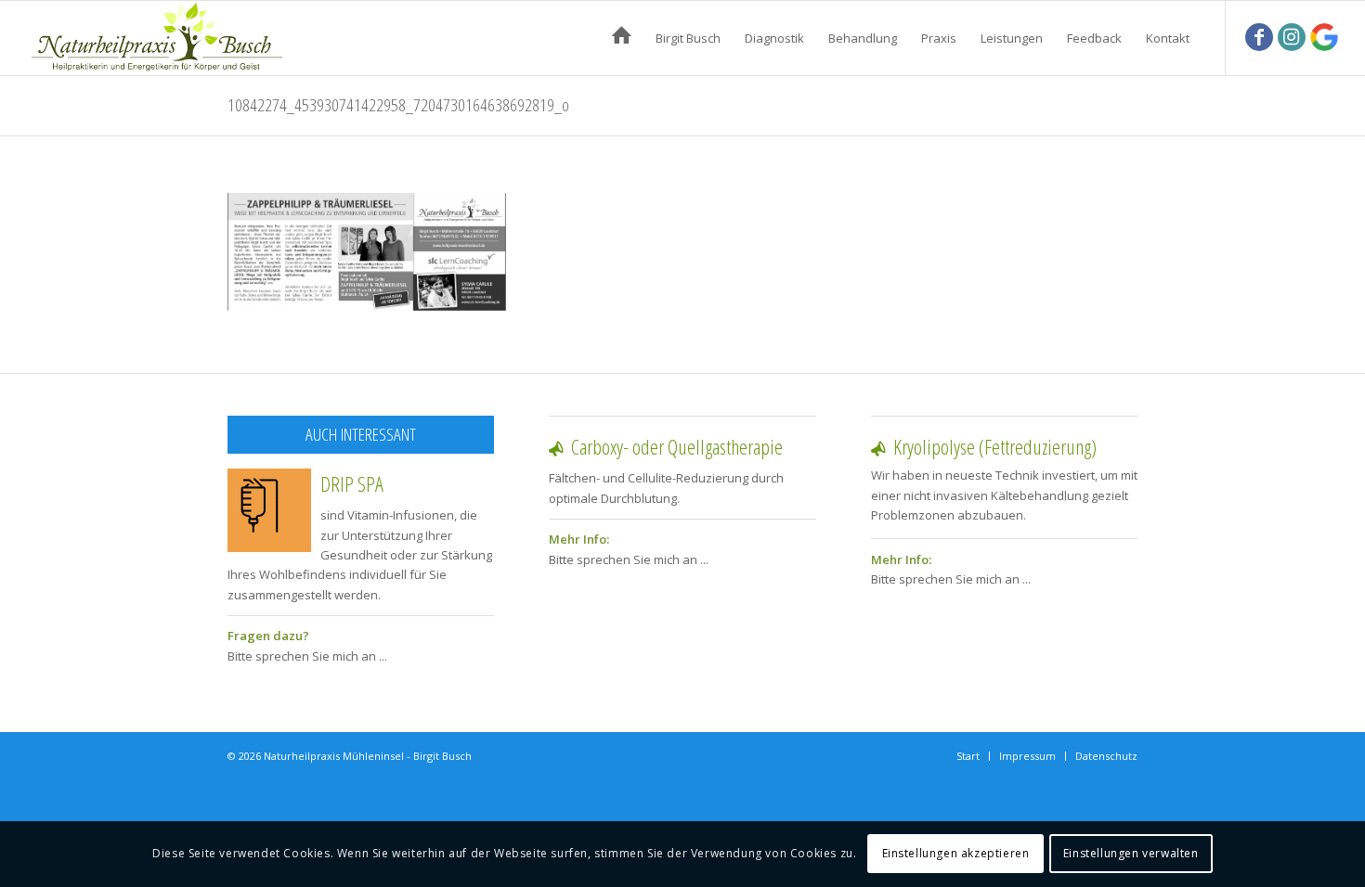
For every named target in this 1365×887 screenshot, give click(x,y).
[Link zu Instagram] (1292, 37)
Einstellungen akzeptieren (956, 854)
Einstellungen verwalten (1131, 854)
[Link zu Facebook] (1259, 37)
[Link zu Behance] (1324, 37)
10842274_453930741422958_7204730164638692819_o (398, 105)
